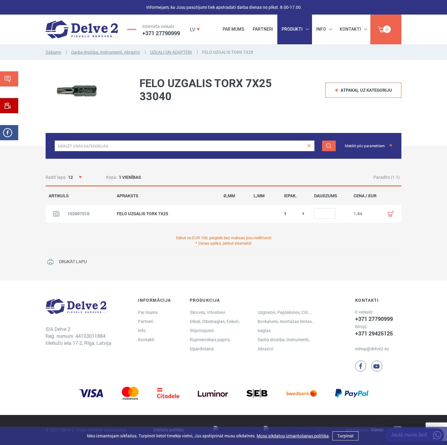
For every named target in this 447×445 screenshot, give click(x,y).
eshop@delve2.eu (372, 349)
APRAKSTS (127, 196)
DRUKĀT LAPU (73, 261)
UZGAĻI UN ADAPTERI (171, 52)
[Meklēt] (329, 146)
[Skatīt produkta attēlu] (56, 213)
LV (192, 29)
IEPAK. (290, 196)
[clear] (309, 146)
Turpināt (345, 436)
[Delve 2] (82, 29)
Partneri (263, 29)
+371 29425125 (374, 333)
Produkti (292, 29)
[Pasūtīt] (390, 214)
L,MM (259, 196)
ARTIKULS (59, 196)
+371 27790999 (161, 33)
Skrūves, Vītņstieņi (207, 312)
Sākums (53, 52)
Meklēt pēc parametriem (365, 145)
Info (321, 29)
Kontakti (350, 29)
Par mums (233, 29)
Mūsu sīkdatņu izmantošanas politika (293, 436)
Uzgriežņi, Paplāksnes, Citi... (285, 312)
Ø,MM (229, 196)
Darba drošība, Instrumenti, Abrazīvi (105, 52)
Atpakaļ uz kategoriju (366, 90)
